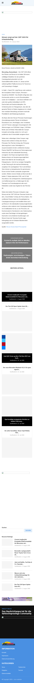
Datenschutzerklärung (8, 658)
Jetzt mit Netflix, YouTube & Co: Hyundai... (23, 563)
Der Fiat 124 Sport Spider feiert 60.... (17, 306)
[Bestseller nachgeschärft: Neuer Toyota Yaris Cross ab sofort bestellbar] (7, 553)
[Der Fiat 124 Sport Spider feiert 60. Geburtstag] (17, 321)
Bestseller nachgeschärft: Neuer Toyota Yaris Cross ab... (23, 552)
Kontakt (4, 652)
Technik (20, 670)
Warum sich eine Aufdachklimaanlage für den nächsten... (22, 575)
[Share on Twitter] (3, 340)
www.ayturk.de (7, 608)
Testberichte (21, 667)
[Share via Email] (3, 347)
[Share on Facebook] (3, 337)
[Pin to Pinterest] (3, 344)
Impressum (5, 655)
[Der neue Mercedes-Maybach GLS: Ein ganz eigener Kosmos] (17, 384)
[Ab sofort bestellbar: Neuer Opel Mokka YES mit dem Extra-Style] (17, 448)
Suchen (4, 527)
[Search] (31, 3)
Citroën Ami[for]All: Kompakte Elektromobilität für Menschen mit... (23, 541)
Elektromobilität (6, 673)
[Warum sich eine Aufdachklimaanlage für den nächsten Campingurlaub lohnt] (7, 575)
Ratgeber (4, 670)
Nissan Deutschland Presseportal (16, 227)
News (3, 667)
